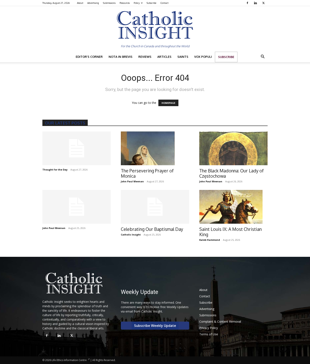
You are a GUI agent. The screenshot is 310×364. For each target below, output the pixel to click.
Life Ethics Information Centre (69, 360)
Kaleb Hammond (209, 239)
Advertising (93, 2)
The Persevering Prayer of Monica (147, 173)
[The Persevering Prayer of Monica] (155, 148)
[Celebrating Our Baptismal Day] (155, 207)
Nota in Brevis (120, 56)
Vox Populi (203, 56)
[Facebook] (248, 3)
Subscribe (151, 2)
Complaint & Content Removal (220, 321)
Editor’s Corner (89, 56)
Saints (182, 56)
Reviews (144, 56)
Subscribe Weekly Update (155, 325)
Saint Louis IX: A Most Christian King (230, 231)
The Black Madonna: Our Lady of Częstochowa (231, 173)
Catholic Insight (131, 234)
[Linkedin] (256, 3)
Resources (125, 2)
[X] (264, 3)
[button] (262, 57)
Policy (137, 2)
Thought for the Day (54, 169)
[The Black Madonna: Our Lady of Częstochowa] (233, 148)
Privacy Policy (208, 328)
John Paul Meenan (132, 181)
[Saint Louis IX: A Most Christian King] (233, 207)
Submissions (109, 2)
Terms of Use (208, 334)
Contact (164, 2)
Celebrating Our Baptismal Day (152, 229)
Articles (164, 56)
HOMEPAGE (168, 102)
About (80, 2)
